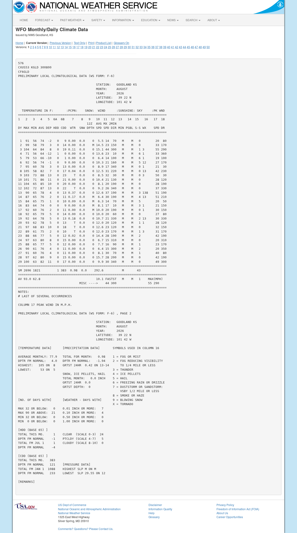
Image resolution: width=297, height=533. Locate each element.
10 (50, 47)
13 (62, 47)
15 (70, 47)
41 (172, 47)
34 (145, 47)
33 (141, 47)
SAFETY (97, 20)
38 (160, 47)
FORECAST (43, 20)
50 (208, 47)
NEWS (171, 20)
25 (109, 47)
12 (58, 47)
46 (192, 47)
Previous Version (60, 43)
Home (19, 43)
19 (85, 47)
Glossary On (121, 43)
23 (101, 47)
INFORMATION (122, 20)
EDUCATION (149, 20)
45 (188, 47)
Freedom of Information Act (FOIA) (237, 509)
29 (125, 47)
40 (168, 47)
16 (74, 47)
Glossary (154, 517)
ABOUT (212, 20)
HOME (24, 20)
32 (137, 47)
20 (89, 47)
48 (200, 47)
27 (117, 47)
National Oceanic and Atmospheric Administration (89, 509)
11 (54, 47)
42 (176, 47)
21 (93, 47)
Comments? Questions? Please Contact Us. (85, 529)
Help (151, 513)
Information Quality (160, 509)
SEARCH (192, 20)
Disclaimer (155, 505)
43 (180, 47)
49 (204, 47)
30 (129, 47)
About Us (222, 513)
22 (97, 47)
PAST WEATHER (71, 20)
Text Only (79, 43)
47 (196, 47)
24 (105, 47)
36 (153, 47)
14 (66, 47)
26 (113, 47)
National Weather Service (74, 513)
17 (78, 47)
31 (133, 47)
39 (164, 47)
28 (121, 47)
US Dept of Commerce (72, 505)
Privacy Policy (225, 505)
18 (82, 47)
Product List (103, 43)
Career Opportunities (229, 517)
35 (149, 47)
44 (184, 47)
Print (91, 43)
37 (156, 47)
